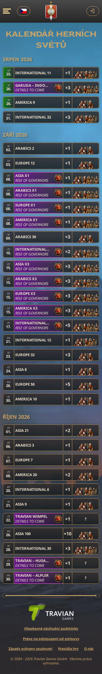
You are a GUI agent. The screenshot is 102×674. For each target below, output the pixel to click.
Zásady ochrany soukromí (30, 648)
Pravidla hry (68, 648)
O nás (89, 648)
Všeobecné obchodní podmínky (51, 628)
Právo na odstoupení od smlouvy (51, 638)
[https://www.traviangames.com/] (51, 612)
